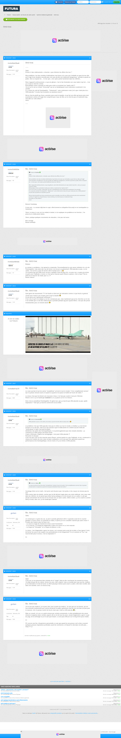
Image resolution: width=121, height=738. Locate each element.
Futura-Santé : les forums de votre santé (24, 15)
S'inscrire (59, 2)
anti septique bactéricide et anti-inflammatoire (14, 700)
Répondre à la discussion (15, 19)
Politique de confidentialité (101, 732)
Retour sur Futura (70, 2)
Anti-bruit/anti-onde (6, 693)
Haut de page (112, 732)
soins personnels (92, 713)
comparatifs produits (56, 713)
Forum (9, 15)
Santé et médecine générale (44, 15)
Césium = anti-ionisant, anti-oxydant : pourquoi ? (15, 689)
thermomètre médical (81, 713)
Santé (33, 713)
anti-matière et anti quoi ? (8, 703)
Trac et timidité (5, 696)
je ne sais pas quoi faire (57, 681)
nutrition (67, 681)
